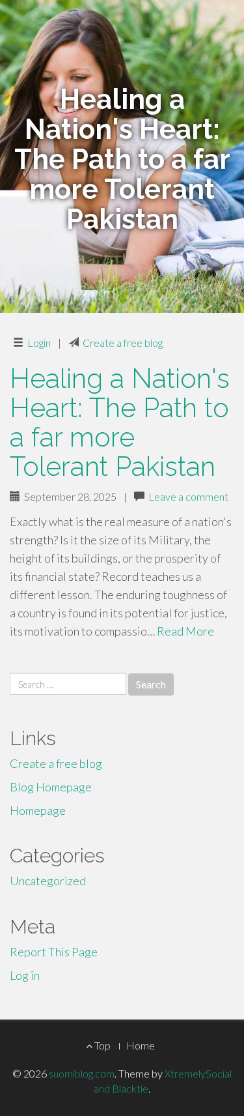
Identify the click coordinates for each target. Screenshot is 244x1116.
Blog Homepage (51, 787)
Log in (25, 975)
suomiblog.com (82, 1073)
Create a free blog (123, 342)
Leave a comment (188, 496)
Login (39, 342)
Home (140, 1045)
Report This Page (54, 952)
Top (101, 1045)
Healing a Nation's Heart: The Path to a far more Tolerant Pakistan (120, 422)
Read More (185, 631)
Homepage (38, 810)
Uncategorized (48, 881)
